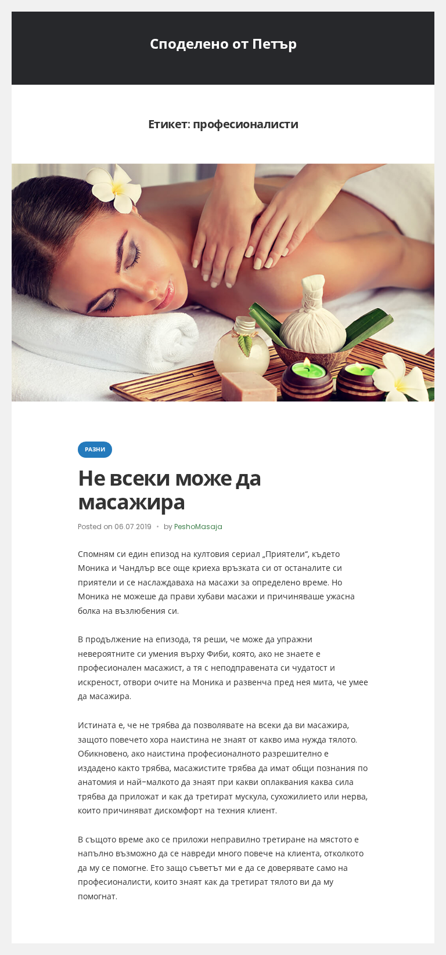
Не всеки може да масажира (169, 490)
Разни (95, 449)
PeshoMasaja (198, 526)
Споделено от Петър (223, 43)
